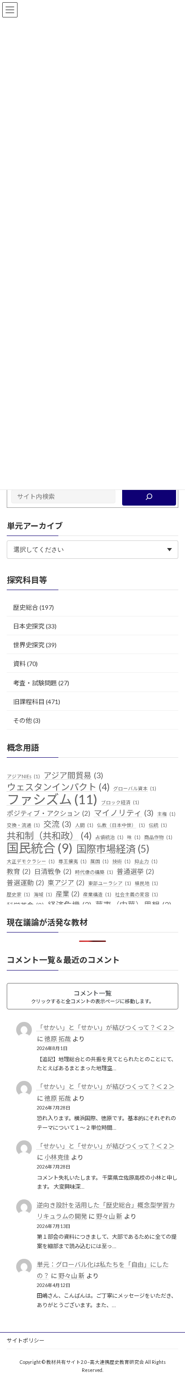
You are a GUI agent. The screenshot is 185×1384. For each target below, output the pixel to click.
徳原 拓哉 (57, 1038)
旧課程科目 (28, 701)
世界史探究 (28, 645)
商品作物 (158, 837)
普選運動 (25, 882)
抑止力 (146, 861)
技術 (121, 861)
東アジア (66, 882)
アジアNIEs (23, 776)
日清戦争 (52, 872)
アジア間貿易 (73, 775)
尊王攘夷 (72, 861)
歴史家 (18, 894)
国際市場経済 (113, 849)
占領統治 (109, 837)
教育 (19, 872)
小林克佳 (57, 1157)
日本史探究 (28, 626)
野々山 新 (109, 1216)
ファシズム (52, 799)
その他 (22, 720)
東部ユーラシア (109, 883)
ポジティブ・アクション (48, 813)
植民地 (146, 883)
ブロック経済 (120, 802)
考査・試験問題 (35, 683)
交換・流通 (23, 825)
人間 (84, 825)
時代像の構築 (94, 872)
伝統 (158, 825)
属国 (99, 861)
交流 (57, 824)
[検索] (149, 496)
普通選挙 (135, 872)
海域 (43, 894)
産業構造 (97, 894)
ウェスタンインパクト (58, 787)
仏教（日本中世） (121, 825)
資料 (19, 664)
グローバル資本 (134, 788)
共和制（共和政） (49, 836)
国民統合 (40, 848)
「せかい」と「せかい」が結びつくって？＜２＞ (106, 1027)
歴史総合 (25, 607)
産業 (67, 894)
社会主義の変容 (136, 894)
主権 (166, 814)
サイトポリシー (25, 1340)
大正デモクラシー (31, 861)
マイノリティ (124, 813)
